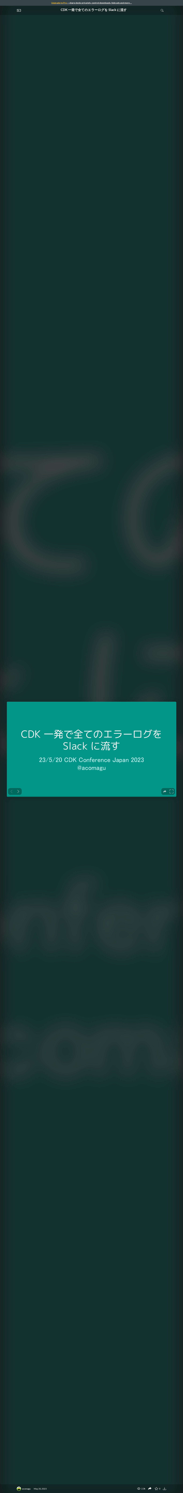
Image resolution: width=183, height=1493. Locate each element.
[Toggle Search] (162, 10)
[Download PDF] (165, 1488)
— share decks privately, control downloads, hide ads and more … (91, 2)
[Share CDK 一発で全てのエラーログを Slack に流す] (149, 1488)
